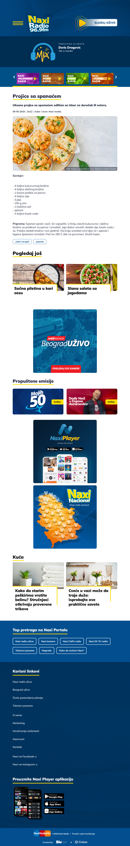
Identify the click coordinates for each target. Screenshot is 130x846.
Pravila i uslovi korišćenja (83, 834)
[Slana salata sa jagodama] (91, 277)
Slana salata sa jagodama (82, 290)
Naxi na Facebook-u (24, 756)
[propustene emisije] (38, 401)
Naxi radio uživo (24, 641)
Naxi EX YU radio (98, 641)
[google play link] (54, 796)
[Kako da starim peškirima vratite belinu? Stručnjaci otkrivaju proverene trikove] (38, 575)
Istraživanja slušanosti (26, 731)
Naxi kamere (48, 641)
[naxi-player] (65, 452)
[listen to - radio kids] (77, 78)
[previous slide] (14, 76)
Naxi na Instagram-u (25, 764)
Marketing (19, 723)
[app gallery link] (54, 811)
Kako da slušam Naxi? (71, 650)
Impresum (18, 739)
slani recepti (22, 241)
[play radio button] (96, 23)
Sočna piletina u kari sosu (33, 290)
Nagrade (47, 650)
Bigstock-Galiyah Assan (105, 169)
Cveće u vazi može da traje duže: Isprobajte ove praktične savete (88, 597)
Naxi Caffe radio (72, 641)
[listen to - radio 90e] (102, 78)
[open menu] (18, 23)
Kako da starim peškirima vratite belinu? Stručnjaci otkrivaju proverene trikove (33, 599)
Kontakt (17, 747)
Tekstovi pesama (24, 650)
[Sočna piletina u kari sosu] (38, 277)
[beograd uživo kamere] (65, 341)
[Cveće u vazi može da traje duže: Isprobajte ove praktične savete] (91, 575)
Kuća (18, 557)
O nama (17, 715)
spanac (40, 241)
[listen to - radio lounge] (52, 78)
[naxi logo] (39, 23)
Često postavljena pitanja (28, 697)
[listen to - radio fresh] (27, 78)
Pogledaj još (27, 253)
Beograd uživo (21, 689)
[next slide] (116, 76)
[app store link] (54, 804)
